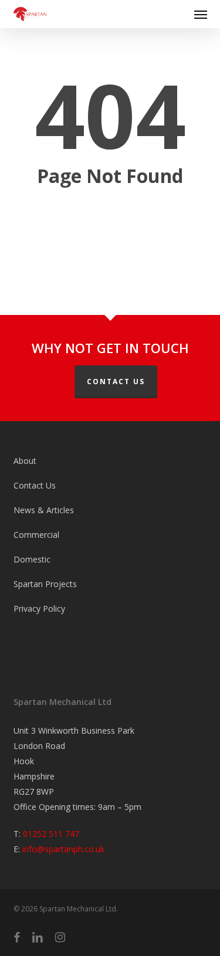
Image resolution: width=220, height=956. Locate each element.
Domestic (31, 559)
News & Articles (43, 510)
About (24, 460)
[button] (200, 14)
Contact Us (34, 485)
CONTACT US (116, 382)
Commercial (36, 534)
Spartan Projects (45, 583)
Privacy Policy (39, 608)
